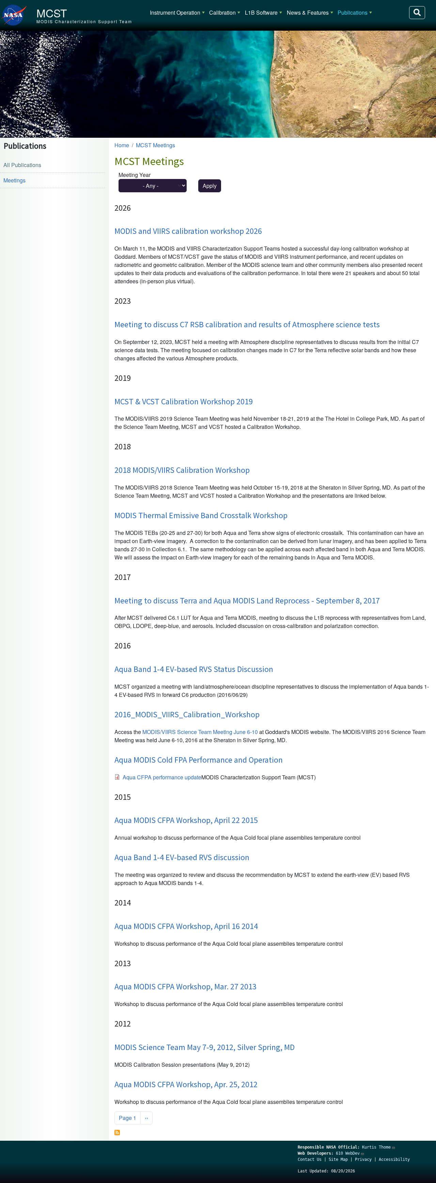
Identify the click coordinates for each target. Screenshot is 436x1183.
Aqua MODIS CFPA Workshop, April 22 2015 (186, 820)
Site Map (338, 1159)
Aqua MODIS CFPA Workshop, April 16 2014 (186, 926)
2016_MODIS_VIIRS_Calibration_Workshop (187, 714)
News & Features (308, 12)
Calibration (222, 12)
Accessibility (394, 1159)
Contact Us (310, 1159)
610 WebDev (348, 1153)
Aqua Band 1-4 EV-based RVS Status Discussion (193, 669)
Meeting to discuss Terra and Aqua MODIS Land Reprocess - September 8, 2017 (247, 600)
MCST (51, 12)
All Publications (22, 165)
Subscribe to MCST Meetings (117, 1132)
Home (121, 145)
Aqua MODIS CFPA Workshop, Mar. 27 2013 (185, 986)
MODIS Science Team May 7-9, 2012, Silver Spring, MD (204, 1047)
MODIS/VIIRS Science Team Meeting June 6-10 (200, 732)
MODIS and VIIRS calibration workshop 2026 (188, 231)
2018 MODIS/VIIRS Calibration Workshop (182, 470)
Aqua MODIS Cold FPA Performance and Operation (198, 759)
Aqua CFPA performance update (162, 777)
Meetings (14, 180)
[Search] (417, 12)
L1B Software (261, 12)
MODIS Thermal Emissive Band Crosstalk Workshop (200, 515)
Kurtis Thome (376, 1147)
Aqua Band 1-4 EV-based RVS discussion (181, 857)
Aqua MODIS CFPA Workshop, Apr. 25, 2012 (186, 1084)
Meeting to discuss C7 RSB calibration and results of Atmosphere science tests (247, 324)
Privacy (363, 1159)
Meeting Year (135, 175)
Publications (353, 12)
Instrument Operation (175, 12)
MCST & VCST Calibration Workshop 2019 (183, 401)
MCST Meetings (155, 145)
